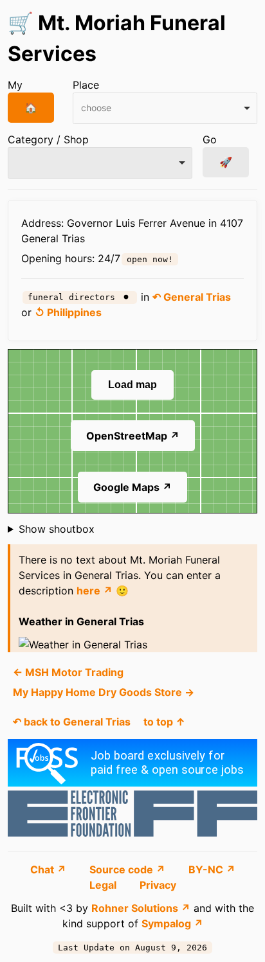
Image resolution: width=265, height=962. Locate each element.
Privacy (158, 884)
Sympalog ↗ (172, 923)
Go (210, 139)
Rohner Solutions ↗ (140, 908)
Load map (132, 384)
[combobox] (165, 108)
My (15, 84)
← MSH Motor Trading (68, 672)
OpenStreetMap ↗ (132, 435)
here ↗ (95, 590)
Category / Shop (48, 139)
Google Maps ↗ (132, 487)
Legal (104, 884)
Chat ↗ (49, 869)
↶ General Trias (191, 296)
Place (86, 84)
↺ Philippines (68, 312)
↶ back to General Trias (72, 721)
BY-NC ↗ (211, 869)
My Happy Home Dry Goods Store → (103, 692)
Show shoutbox (57, 528)
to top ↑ (164, 721)
